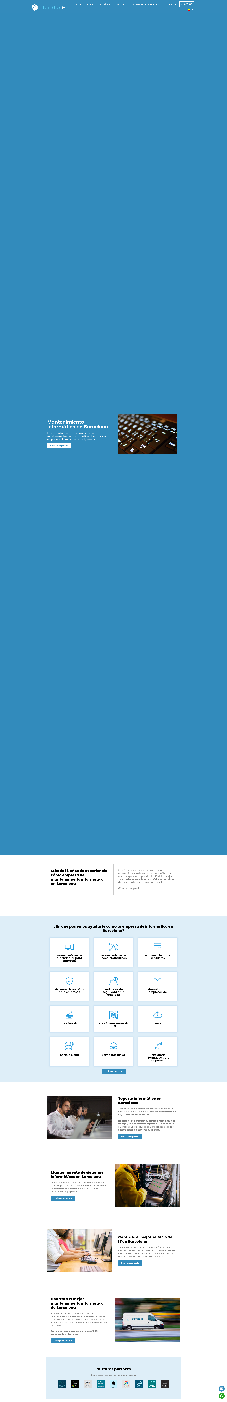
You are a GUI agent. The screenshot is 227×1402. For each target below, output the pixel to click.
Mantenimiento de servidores (157, 957)
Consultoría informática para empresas (158, 1057)
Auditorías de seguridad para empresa (113, 992)
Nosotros (90, 4)
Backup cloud (69, 1055)
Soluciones (120, 4)
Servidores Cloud (113, 1055)
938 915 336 (186, 4)
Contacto (171, 4)
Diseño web (69, 1023)
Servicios (104, 4)
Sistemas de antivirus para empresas (69, 991)
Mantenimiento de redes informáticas (113, 957)
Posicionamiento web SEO (113, 1025)
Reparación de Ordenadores (146, 4)
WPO (157, 1023)
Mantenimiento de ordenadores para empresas (69, 958)
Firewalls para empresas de (157, 991)
